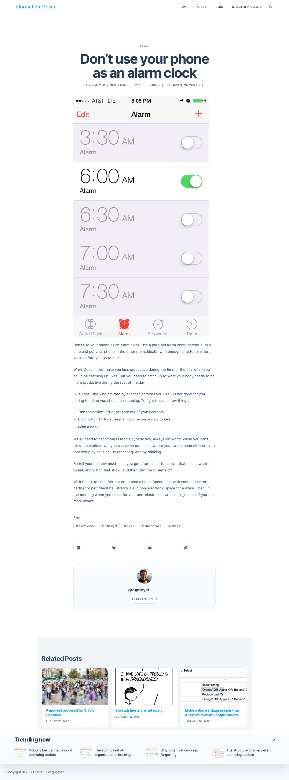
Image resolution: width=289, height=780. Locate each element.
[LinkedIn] (78, 546)
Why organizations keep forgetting (179, 752)
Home (184, 6)
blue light (109, 526)
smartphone (151, 526)
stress (174, 526)
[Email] (150, 546)
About (202, 6)
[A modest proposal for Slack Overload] (75, 686)
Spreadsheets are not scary (139, 710)
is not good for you (189, 394)
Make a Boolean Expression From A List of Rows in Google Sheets (212, 712)
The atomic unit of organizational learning (113, 752)
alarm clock (85, 526)
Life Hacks (173, 85)
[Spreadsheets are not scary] (144, 686)
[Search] (270, 7)
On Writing (193, 85)
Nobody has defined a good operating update (50, 752)
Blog (219, 6)
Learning (155, 85)
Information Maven (35, 6)
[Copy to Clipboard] (186, 546)
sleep (129, 526)
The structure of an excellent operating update (249, 752)
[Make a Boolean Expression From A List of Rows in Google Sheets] (214, 686)
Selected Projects (247, 6)
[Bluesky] (114, 546)
